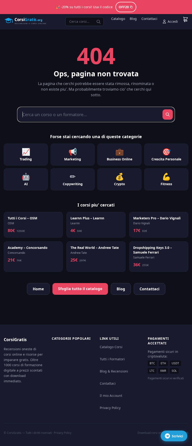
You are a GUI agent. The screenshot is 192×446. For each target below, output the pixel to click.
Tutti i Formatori (112, 359)
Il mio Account (111, 395)
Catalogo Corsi (111, 347)
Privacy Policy (110, 407)
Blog (133, 18)
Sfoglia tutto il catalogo (80, 288)
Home (38, 288)
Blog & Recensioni (114, 371)
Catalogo (118, 18)
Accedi (173, 21)
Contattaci (149, 18)
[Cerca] (167, 114)
